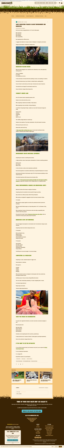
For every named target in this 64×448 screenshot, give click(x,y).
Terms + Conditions (49, 431)
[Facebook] (35, 437)
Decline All (56, 446)
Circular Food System (29, 358)
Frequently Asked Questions (49, 427)
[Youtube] (39, 437)
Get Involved (38, 426)
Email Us (38, 425)
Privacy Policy (49, 434)
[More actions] (47, 21)
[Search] (56, 3)
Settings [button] (53, 446)
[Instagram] (37, 437)
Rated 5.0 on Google (15, 424)
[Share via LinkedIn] (20, 364)
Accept (60, 446)
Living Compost (23, 358)
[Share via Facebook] (16, 364)
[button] (61, 3)
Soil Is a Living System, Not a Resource (32, 380)
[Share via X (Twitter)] (18, 364)
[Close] (62, 446)
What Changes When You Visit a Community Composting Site (17, 380)
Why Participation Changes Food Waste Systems (46, 380)
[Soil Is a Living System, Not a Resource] (32, 375)
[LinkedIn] (40, 437)
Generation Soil (18, 358)
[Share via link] (22, 364)
